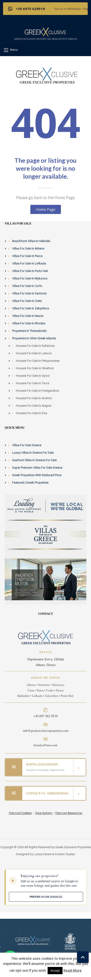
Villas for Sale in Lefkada (29, 263)
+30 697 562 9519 (45, 716)
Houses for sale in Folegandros (37, 390)
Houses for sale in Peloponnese (38, 360)
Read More (72, 970)
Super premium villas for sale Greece (37, 467)
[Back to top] (83, 957)
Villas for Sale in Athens (28, 248)
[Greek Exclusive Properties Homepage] (45, 32)
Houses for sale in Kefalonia (35, 345)
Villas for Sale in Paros (27, 256)
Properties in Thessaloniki (29, 331)
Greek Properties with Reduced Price (36, 475)
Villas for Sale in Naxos (27, 316)
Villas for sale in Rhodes (28, 323)
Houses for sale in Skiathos (35, 368)
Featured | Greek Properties (30, 482)
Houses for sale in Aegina (33, 405)
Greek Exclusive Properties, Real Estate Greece (45, 38)
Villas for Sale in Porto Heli (30, 271)
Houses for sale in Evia (31, 413)
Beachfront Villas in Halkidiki (31, 241)
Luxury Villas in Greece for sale (33, 452)
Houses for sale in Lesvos (34, 353)
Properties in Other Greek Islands (34, 338)
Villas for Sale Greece (26, 445)
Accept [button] (55, 970)
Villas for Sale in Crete (27, 301)
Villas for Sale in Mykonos (29, 278)
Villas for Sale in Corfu (27, 286)
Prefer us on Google (46, 896)
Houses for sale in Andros (34, 398)
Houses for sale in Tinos (32, 383)
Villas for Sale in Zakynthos (30, 308)
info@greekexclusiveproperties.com (45, 730)
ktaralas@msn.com (45, 745)
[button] (13, 50)
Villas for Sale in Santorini (29, 293)
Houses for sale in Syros (32, 375)
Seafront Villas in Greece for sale (34, 460)
